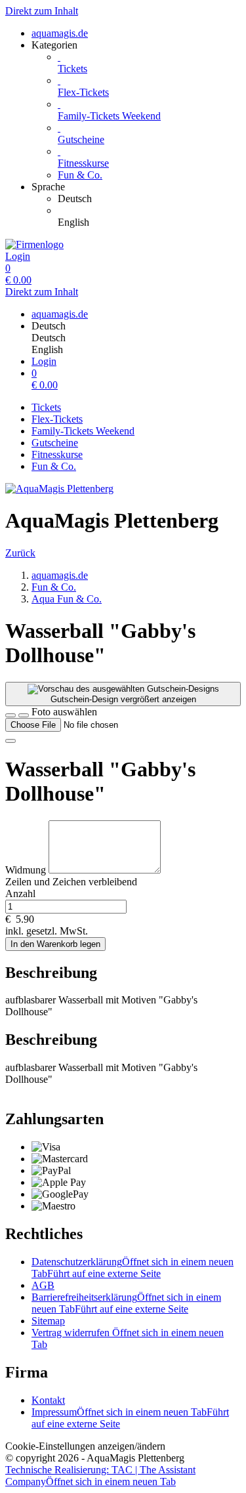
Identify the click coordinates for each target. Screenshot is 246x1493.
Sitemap (48, 1320)
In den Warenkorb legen (55, 944)
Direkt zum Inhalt (41, 10)
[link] (149, 199)
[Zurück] (10, 715)
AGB (42, 1285)
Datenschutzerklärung (132, 1267)
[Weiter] (10, 741)
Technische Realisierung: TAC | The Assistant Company (100, 1475)
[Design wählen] (23, 715)
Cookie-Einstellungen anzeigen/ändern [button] (85, 1446)
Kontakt (48, 1400)
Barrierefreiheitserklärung (126, 1303)
